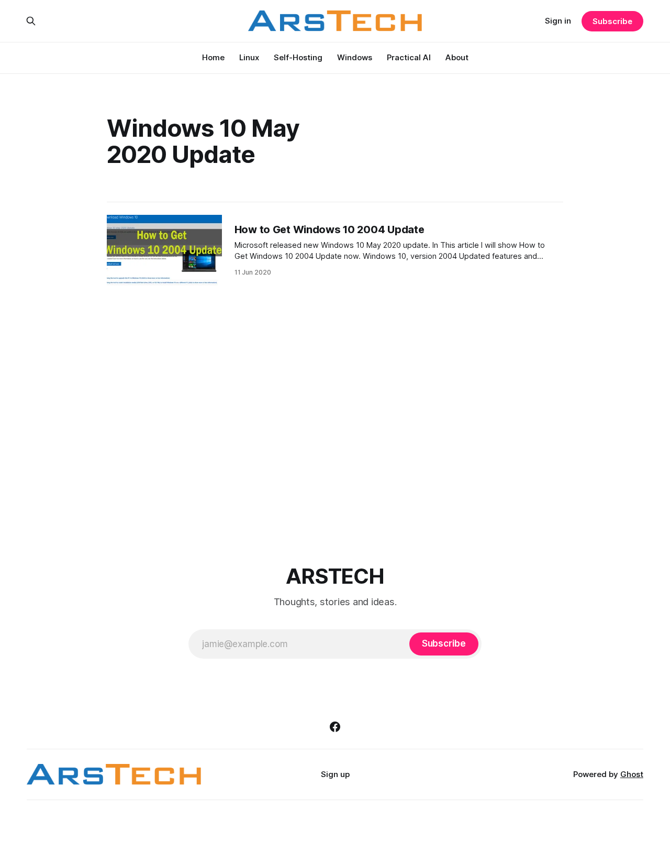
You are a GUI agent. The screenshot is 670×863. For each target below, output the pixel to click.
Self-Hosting (298, 57)
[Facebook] (335, 727)
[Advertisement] (341, 422)
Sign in (558, 21)
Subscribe (612, 21)
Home (213, 57)
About (456, 57)
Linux (249, 57)
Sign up (335, 774)
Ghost (631, 774)
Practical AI (409, 57)
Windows (354, 57)
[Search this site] (31, 21)
